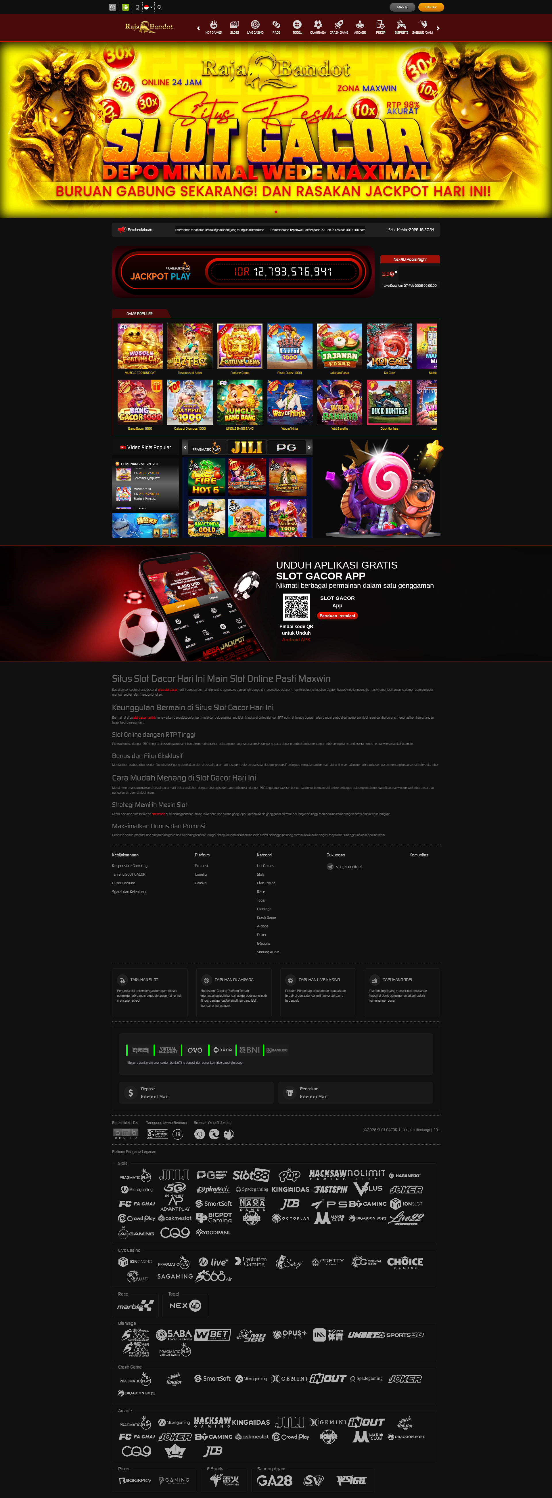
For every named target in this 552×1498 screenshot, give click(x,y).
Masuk (402, 7)
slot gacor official (349, 866)
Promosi (201, 865)
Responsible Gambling (129, 865)
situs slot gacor (167, 690)
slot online (158, 814)
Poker (381, 32)
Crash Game (339, 32)
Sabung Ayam (422, 32)
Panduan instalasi (337, 615)
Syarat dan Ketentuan (129, 891)
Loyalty (201, 874)
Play (181, 276)
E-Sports (401, 32)
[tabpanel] (276, 130)
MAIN (143, 346)
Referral (201, 883)
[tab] (207, 447)
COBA (210, 471)
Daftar (431, 7)
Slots (234, 32)
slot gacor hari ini (144, 717)
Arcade (360, 32)
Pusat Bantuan (123, 883)
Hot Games (214, 32)
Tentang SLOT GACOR (128, 874)
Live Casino (255, 32)
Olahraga (318, 32)
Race (276, 32)
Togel (297, 32)
